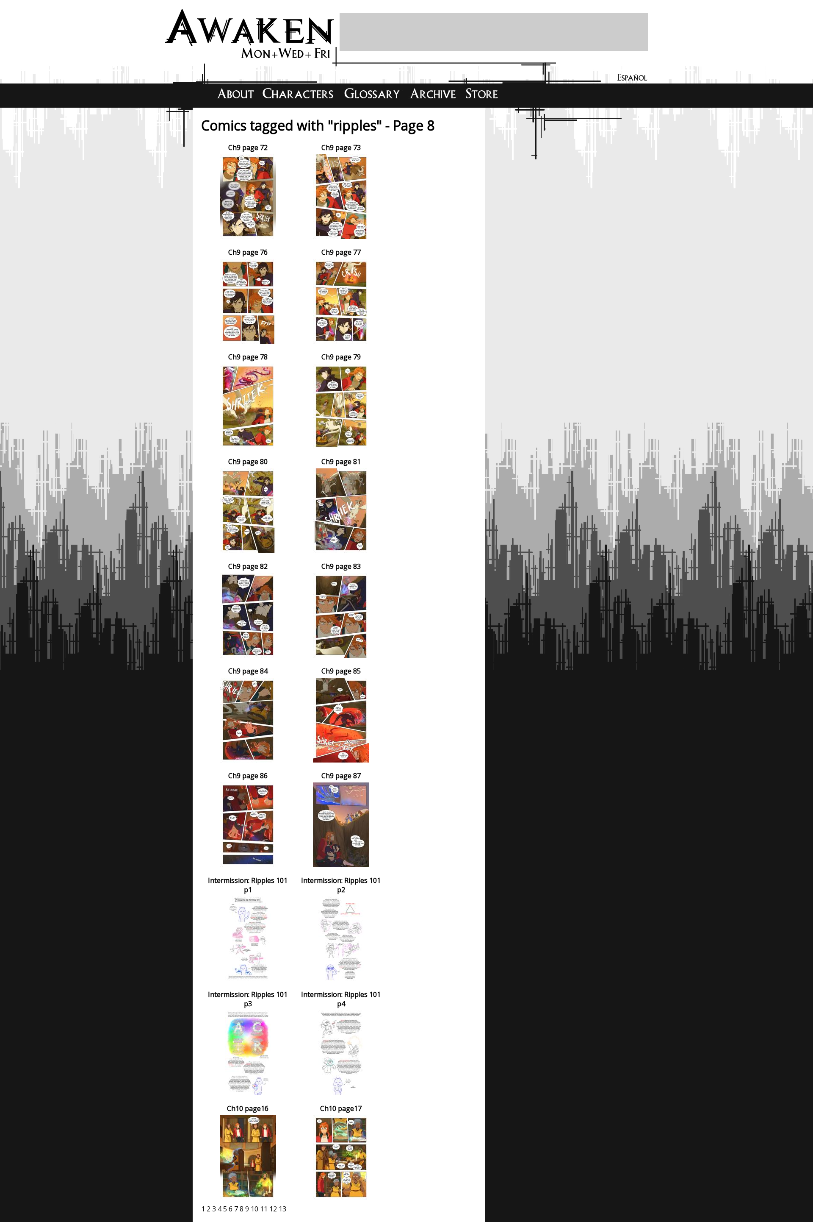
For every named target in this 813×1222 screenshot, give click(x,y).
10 (254, 1209)
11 (264, 1209)
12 (273, 1209)
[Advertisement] (494, 32)
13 (282, 1209)
